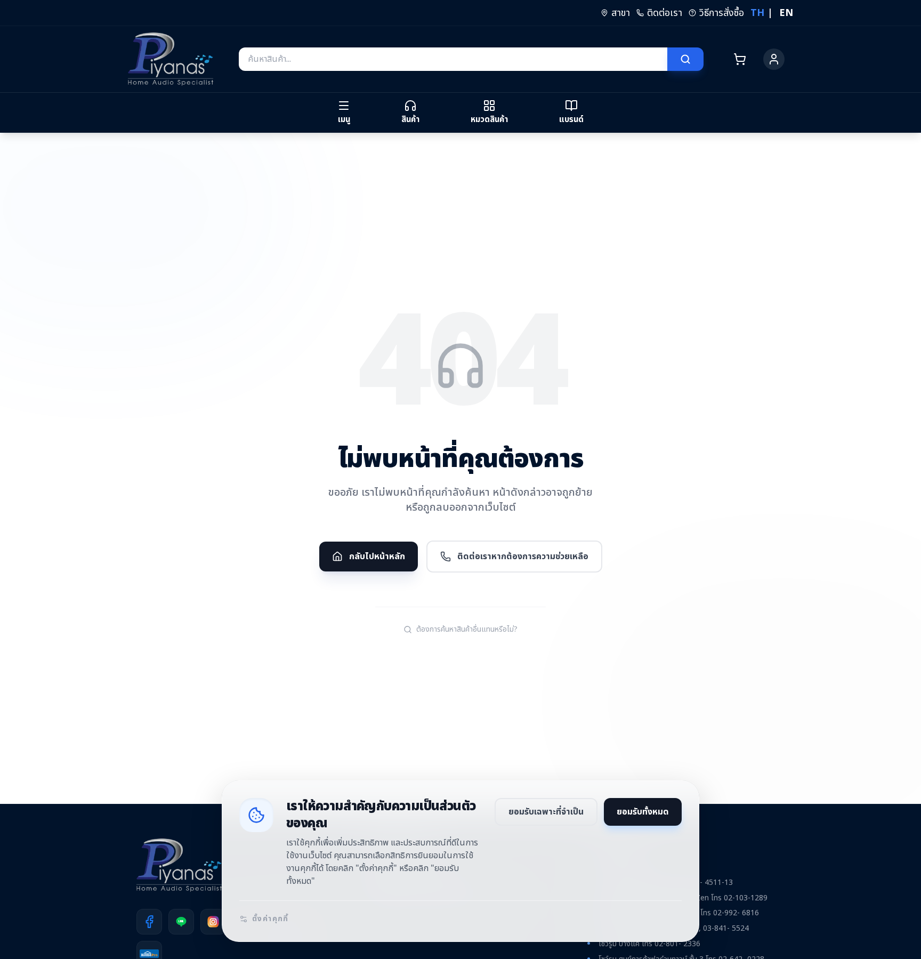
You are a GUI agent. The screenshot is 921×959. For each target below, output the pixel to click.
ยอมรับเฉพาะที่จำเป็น (546, 811)
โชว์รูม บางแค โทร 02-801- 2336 (649, 943)
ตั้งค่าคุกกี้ (270, 919)
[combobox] (453, 59)
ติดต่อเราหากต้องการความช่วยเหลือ (522, 556)
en (786, 13)
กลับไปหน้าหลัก (377, 556)
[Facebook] (149, 921)
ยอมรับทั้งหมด (643, 811)
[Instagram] (213, 921)
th (757, 13)
